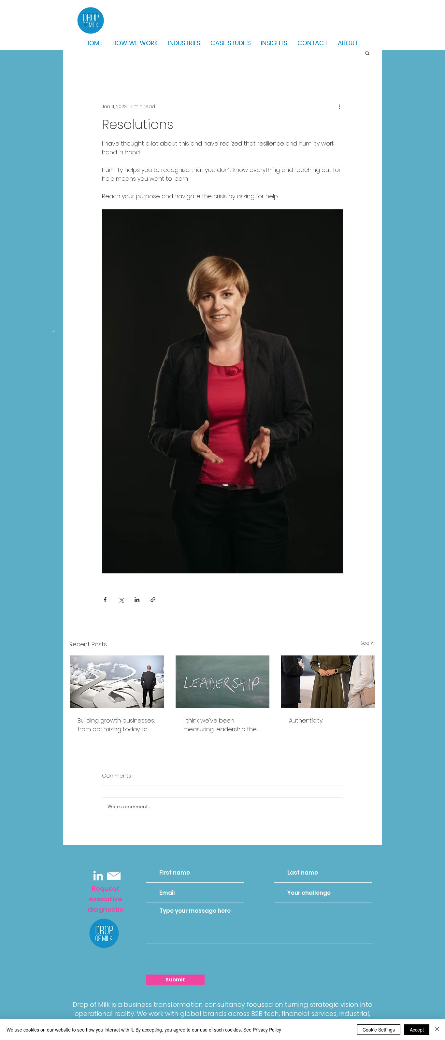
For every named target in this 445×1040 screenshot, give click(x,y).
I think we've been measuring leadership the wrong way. (220, 725)
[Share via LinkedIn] (137, 600)
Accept (417, 1029)
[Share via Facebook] (105, 600)
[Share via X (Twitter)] (121, 600)
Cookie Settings (379, 1029)
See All (368, 643)
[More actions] (339, 106)
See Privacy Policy (262, 1029)
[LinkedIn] (98, 875)
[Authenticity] (328, 681)
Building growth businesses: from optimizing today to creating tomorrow (116, 725)
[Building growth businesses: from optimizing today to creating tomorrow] (117, 681)
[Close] (437, 1029)
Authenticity (306, 720)
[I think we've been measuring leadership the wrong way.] (223, 681)
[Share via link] (153, 600)
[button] (367, 52)
